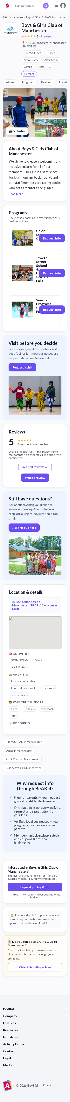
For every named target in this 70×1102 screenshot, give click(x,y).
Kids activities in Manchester (23, 767)
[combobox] (26, 6)
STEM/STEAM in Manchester (24, 741)
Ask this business (24, 527)
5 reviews (46, 36)
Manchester (16, 17)
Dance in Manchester (19, 750)
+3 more (29, 73)
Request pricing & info (35, 887)
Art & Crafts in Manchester (22, 759)
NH (5, 17)
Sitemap (47, 1085)
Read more (16, 194)
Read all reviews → (35, 467)
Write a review (35, 477)
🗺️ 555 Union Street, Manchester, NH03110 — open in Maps (34, 605)
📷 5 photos (17, 131)
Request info (52, 238)
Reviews (46, 82)
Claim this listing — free (35, 967)
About (10, 82)
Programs (28, 82)
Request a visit (22, 367)
